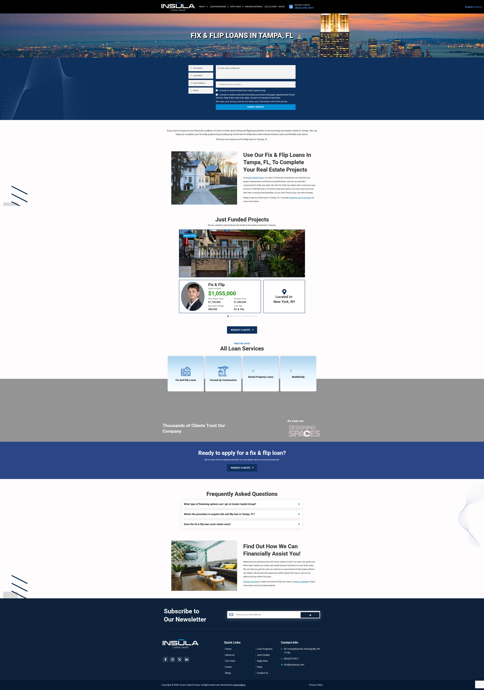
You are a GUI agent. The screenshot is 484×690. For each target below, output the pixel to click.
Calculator (270, 6)
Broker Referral (254, 6)
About (202, 6)
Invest (281, 6)
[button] (228, 316)
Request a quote (302, 5)
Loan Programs (218, 6)
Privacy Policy (316, 684)
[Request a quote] (291, 7)
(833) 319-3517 (304, 7)
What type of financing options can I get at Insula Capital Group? (220, 504)
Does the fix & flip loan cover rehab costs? (207, 524)
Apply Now (235, 6)
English (469, 7)
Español (478, 7)
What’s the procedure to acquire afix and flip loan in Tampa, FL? (219, 514)
